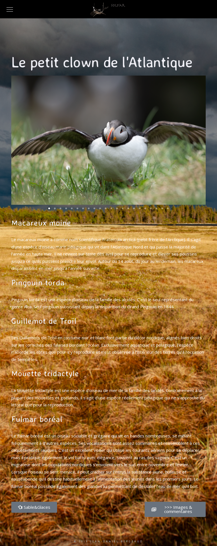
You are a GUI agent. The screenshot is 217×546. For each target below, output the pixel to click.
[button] (49, 208)
